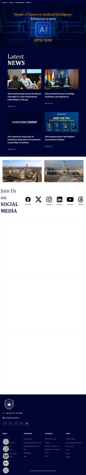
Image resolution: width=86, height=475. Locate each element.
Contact (68, 453)
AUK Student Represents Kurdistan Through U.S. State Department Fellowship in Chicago (24, 96)
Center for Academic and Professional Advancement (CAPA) (52, 449)
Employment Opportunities (74, 442)
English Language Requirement (32, 442)
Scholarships (27, 453)
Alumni (11, 2)
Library (47, 456)
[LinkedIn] (21, 423)
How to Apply (70, 446)
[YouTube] (27, 423)
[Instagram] (16, 423)
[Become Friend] (6, 456)
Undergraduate (28, 439)
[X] (10, 423)
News (67, 450)
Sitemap (68, 457)
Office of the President (9, 442)
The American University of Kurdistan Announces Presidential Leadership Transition (24, 139)
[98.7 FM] (6, 463)
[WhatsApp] (6, 442)
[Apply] (6, 449)
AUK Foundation (70, 439)
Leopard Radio (19, 2)
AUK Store (28, 2)
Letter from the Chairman (10, 453)
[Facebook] (5, 423)
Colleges (47, 442)
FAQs (25, 456)
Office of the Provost (51, 439)
